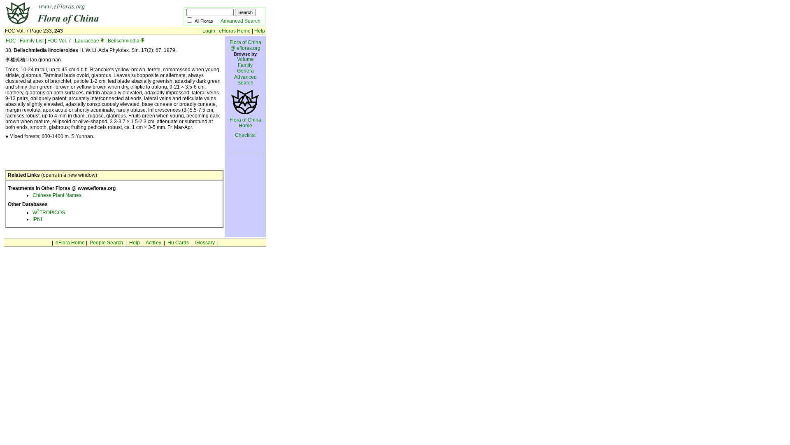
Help (259, 31)
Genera (245, 71)
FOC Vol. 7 (59, 41)
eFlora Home (70, 243)
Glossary (205, 243)
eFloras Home (235, 31)
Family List (32, 41)
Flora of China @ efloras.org (245, 45)
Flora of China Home (245, 123)
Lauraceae (87, 41)
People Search (106, 243)
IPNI (37, 219)
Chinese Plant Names (57, 195)
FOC (11, 41)
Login (208, 31)
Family (245, 65)
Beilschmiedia (123, 41)
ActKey (153, 243)
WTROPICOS (49, 212)
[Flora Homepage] (81, 24)
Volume (245, 59)
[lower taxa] (102, 41)
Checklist (245, 135)
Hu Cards (178, 243)
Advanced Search (240, 21)
